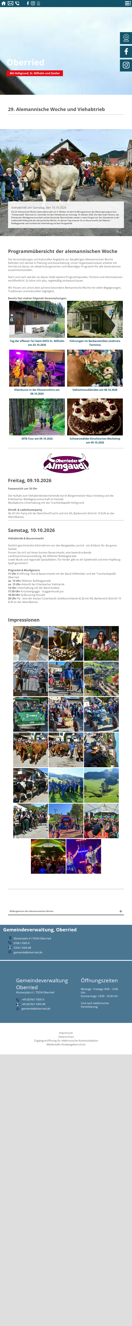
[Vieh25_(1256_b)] (66, 837)
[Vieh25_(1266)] (101, 837)
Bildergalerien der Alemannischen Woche (36, 911)
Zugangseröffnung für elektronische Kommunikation (66, 1041)
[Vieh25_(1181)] (66, 766)
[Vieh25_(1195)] (30, 802)
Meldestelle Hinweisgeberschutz (66, 1045)
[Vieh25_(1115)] (101, 731)
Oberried (26, 62)
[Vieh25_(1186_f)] (101, 766)
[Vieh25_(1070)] (66, 731)
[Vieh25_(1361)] (83, 873)
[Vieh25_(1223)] (66, 802)
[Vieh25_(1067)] (30, 731)
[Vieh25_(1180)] (30, 766)
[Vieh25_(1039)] (101, 660)
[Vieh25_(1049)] (66, 695)
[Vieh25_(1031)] (66, 660)
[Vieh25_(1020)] (30, 660)
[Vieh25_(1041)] (30, 695)
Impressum (66, 1033)
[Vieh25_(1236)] (30, 837)
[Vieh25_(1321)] (48, 873)
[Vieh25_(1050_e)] (101, 695)
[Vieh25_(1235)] (101, 802)
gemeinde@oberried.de (28, 953)
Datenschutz (66, 1037)
